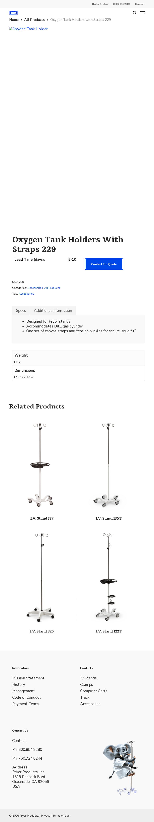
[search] (134, 13)
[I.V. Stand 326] (41, 576)
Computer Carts (93, 691)
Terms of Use (61, 816)
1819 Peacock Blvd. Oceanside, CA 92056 (30, 779)
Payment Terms (25, 703)
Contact (19, 740)
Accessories (35, 288)
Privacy (45, 816)
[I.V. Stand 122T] (108, 576)
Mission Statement (28, 678)
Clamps (86, 684)
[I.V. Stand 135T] (108, 463)
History (18, 684)
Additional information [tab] (53, 310)
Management (23, 691)
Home (14, 19)
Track (84, 697)
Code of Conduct (26, 697)
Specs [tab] (21, 310)
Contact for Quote (104, 264)
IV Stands (88, 678)
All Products (34, 19)
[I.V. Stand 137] (41, 463)
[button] (142, 13)
